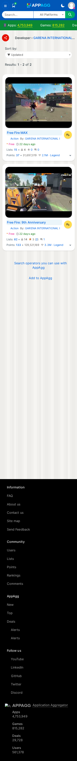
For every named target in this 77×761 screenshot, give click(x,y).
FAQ (10, 496)
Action (13, 138)
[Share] (5, 37)
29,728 (17, 740)
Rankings (14, 575)
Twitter (16, 684)
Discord (17, 692)
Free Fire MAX (17, 133)
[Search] (70, 14)
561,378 (18, 752)
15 (15, 149)
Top (10, 613)
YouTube (17, 659)
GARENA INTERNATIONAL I (53, 38)
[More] (70, 155)
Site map (13, 521)
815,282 (58, 25)
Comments (15, 584)
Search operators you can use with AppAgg (40, 265)
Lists (10, 559)
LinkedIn (17, 667)
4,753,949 (25, 25)
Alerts (15, 630)
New (10, 605)
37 (17, 155)
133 (18, 244)
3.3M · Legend (53, 244)
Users (11, 550)
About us (14, 504)
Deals (11, 621)
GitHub (16, 676)
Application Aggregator (50, 705)
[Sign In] (71, 5)
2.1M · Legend (50, 155)
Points (11, 567)
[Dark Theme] (62, 5)
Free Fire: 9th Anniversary (26, 222)
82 (15, 239)
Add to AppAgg (40, 278)
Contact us (15, 513)
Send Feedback (18, 529)
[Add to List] (68, 135)
